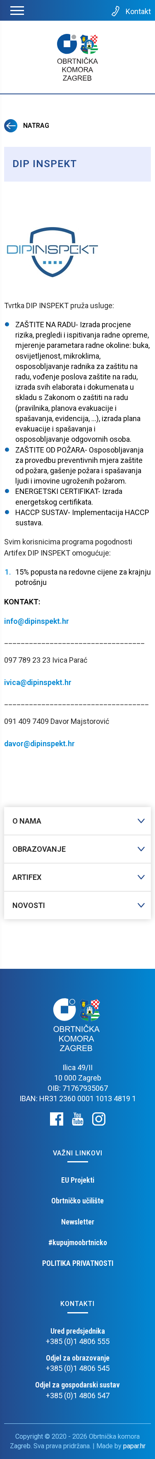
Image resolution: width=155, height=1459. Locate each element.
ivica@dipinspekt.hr (38, 682)
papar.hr (134, 1446)
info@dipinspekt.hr (36, 621)
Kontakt (138, 11)
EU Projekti (77, 1180)
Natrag (35, 125)
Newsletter (77, 1221)
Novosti (28, 905)
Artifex (26, 877)
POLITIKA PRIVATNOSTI (77, 1263)
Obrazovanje (39, 849)
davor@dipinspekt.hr (39, 743)
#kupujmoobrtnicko (77, 1242)
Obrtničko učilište (77, 1200)
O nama (26, 821)
